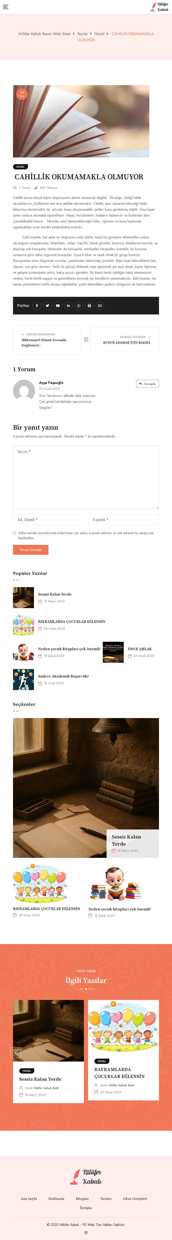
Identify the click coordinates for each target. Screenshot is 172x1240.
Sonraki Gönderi (133, 337)
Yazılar (106, 1198)
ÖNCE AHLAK (140, 649)
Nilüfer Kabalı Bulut (46, 1088)
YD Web (88, 1224)
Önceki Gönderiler (40, 334)
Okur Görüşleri (135, 1198)
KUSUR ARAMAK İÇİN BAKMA (126, 343)
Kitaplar (82, 1198)
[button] (15, 1052)
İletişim (86, 1208)
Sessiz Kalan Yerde (55, 594)
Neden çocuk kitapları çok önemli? (70, 649)
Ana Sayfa (29, 1198)
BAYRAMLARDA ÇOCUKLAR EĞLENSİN (71, 621)
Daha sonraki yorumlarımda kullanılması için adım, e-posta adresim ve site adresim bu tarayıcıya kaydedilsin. (85, 535)
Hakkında (56, 1198)
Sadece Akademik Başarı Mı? (63, 676)
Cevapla (150, 384)
